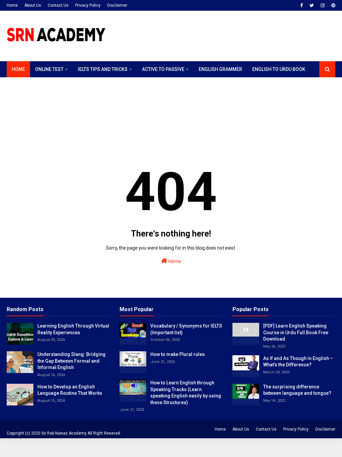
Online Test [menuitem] (49, 69)
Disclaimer (117, 5)
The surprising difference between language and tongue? (297, 390)
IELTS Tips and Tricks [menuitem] (103, 69)
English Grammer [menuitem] (220, 69)
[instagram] (322, 5)
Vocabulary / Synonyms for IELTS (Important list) (186, 329)
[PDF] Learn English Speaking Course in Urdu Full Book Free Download (295, 332)
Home (12, 5)
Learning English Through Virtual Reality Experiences (73, 329)
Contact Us (58, 5)
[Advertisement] (128, 118)
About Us (32, 5)
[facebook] (302, 5)
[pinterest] (332, 5)
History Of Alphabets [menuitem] (38, 85)
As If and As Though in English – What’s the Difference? (298, 362)
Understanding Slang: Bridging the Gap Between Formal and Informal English (71, 361)
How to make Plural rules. (178, 354)
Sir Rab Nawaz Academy (64, 433)
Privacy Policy (88, 5)
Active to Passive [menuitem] (163, 69)
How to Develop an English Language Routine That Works (69, 390)
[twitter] (312, 5)
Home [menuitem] (18, 69)
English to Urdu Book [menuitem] (278, 69)
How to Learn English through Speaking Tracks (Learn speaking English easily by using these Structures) (185, 392)
